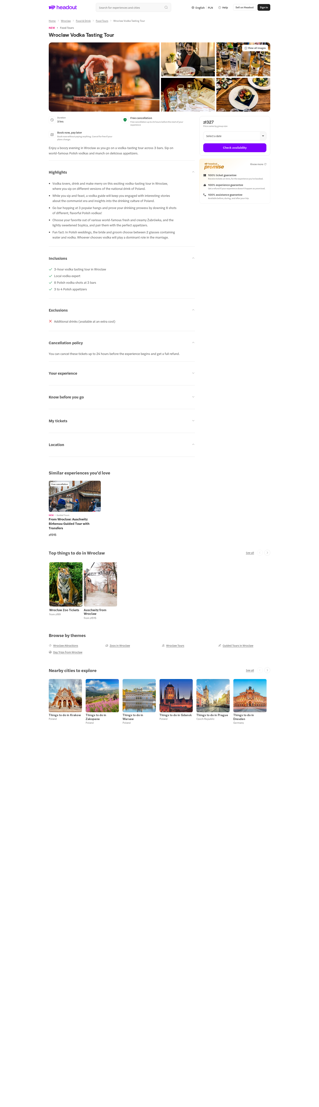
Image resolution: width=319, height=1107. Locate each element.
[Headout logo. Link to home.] (63, 7)
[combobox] (133, 7)
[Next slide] (267, 553)
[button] (104, 77)
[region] (75, 496)
